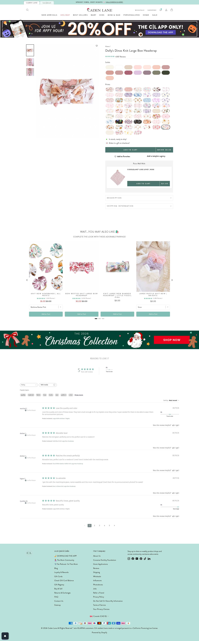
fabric (38, 395)
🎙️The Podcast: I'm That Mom (66, 564)
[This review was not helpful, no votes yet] (177, 425)
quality (23, 395)
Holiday (65, 15)
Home (146, 15)
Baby (93, 15)
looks (51, 395)
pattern (63, 395)
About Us (97, 556)
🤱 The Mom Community (64, 560)
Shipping (96, 572)
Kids (102, 15)
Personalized (132, 15)
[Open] (5, 635)
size (57, 395)
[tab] (32, 2)
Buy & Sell (58, 588)
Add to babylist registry (156, 156)
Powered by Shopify (99, 632)
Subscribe (152, 10)
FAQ (56, 597)
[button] (67, 46)
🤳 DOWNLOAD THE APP (65, 556)
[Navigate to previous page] (85, 525)
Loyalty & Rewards (61, 572)
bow (44, 395)
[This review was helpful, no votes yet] (173, 425)
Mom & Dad (114, 15)
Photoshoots (98, 584)
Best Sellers (80, 15)
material (31, 395)
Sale (155, 15)
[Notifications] (160, 9)
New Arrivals (49, 15)
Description (114, 198)
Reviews (96, 568)
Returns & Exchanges (62, 592)
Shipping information (120, 206)
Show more (79, 395)
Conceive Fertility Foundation (104, 560)
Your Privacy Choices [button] (101, 609)
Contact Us (58, 601)
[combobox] (29, 385)
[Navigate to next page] (114, 525)
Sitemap (57, 605)
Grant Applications (100, 564)
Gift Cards (58, 576)
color (71, 395)
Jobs (94, 588)
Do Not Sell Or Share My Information (108, 601)
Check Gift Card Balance (64, 580)
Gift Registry (59, 584)
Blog (56, 568)
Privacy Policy (98, 597)
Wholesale (140, 10)
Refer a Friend (98, 592)
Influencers (97, 580)
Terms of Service (99, 605)
